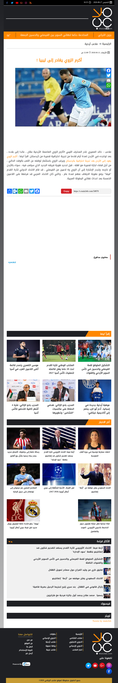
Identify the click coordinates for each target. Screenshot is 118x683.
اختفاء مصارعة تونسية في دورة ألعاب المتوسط (94, 454)
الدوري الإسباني (75, 646)
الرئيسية (106, 44)
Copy (66, 191)
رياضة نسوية (51, 646)
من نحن (30, 640)
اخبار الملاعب (77, 649)
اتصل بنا (29, 646)
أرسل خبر (29, 653)
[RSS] (31, 3)
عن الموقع (28, 643)
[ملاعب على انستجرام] (26, 3)
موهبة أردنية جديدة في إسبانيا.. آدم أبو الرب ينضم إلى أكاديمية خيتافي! (97, 409)
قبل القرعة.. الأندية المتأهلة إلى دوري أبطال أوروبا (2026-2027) (59, 489)
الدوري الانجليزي (75, 642)
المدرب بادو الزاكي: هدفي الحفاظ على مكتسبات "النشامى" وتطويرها (60, 409)
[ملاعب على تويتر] (12, 3)
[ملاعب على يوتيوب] (17, 3)
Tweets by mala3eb (101, 621)
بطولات (53, 634)
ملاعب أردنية (91, 44)
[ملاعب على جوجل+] (22, 3)
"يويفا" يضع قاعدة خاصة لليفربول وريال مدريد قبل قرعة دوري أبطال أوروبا (23, 525)
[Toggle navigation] (107, 28)
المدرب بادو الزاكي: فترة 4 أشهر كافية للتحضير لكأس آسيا (25, 409)
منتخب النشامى (76, 638)
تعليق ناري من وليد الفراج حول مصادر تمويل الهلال (75, 570)
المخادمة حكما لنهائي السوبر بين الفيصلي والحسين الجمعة (74, 34)
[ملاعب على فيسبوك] (8, 3)
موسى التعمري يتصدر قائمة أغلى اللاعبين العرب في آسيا (24, 367)
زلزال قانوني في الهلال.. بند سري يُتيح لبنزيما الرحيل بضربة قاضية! (67, 587)
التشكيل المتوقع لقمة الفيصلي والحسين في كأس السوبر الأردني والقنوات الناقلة (96, 369)
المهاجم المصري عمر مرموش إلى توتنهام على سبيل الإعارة (23, 489)
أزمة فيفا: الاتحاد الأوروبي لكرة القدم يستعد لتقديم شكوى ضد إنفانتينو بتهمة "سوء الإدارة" (59, 455)
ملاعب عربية (51, 649)
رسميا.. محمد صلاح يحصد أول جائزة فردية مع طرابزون (75, 595)
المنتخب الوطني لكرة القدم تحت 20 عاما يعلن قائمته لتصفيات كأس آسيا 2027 (60, 369)
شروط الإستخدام (26, 650)
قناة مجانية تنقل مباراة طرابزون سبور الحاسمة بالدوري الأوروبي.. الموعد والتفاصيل (95, 527)
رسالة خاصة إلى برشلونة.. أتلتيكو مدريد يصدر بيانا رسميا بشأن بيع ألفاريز (23, 454)
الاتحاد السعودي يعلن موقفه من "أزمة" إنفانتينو (95, 489)
